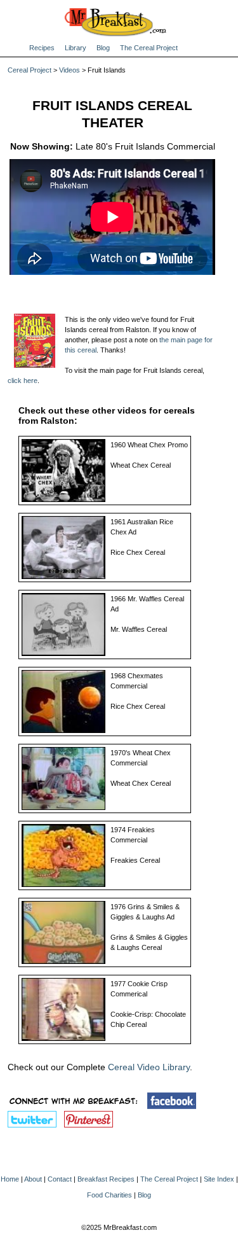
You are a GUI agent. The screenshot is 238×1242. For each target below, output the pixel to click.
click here (22, 380)
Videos (69, 70)
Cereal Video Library (149, 1067)
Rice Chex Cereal (137, 552)
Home (10, 1179)
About (33, 1179)
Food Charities (109, 1195)
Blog (103, 48)
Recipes (42, 48)
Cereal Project (29, 70)
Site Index (219, 1179)
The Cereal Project (149, 48)
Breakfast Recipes (106, 1179)
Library (75, 48)
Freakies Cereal (135, 860)
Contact (60, 1179)
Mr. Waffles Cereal (138, 629)
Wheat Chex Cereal (140, 465)
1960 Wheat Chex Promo (149, 445)
